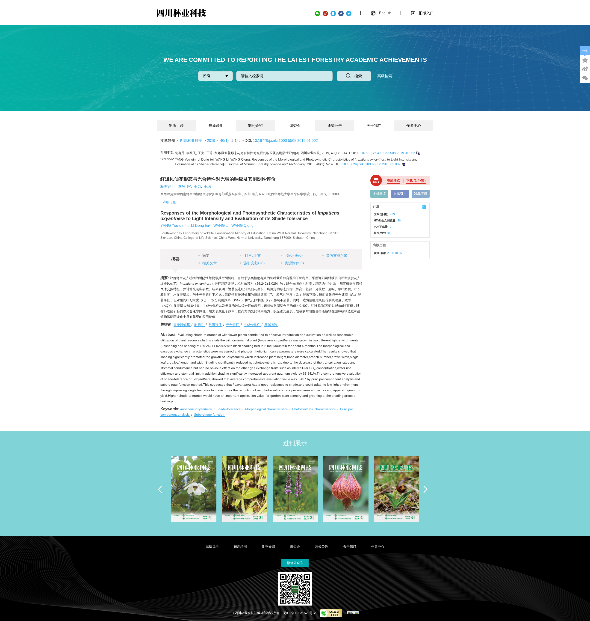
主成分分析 (252, 324)
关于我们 (374, 126)
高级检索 (384, 76)
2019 (211, 141)
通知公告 (334, 126)
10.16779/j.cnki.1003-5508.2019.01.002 (285, 141)
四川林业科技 (191, 141)
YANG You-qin (172, 225)
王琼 (207, 186)
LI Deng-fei (200, 225)
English (385, 13)
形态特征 (215, 324)
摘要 (205, 255)
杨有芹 (165, 186)
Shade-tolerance (229, 409)
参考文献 (336, 255)
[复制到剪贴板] (418, 153)
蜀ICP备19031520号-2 (299, 613)
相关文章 (209, 263)
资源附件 (294, 263)
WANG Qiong (242, 225)
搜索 (358, 76)
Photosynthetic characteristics (314, 409)
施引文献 (254, 263)
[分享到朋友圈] (585, 78)
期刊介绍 (255, 126)
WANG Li (221, 225)
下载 (416, 180)
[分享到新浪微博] (585, 69)
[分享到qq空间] (585, 59)
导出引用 (400, 193)
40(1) (225, 141)
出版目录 (176, 126)
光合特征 (233, 324)
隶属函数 (271, 324)
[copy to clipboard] (403, 164)
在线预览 (393, 180)
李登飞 (183, 186)
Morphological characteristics (267, 409)
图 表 (294, 255)
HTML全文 (252, 255)
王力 (197, 186)
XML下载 (420, 193)
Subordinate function (209, 414)
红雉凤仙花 (182, 324)
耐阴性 (199, 324)
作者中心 (413, 126)
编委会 (295, 126)
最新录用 (216, 126)
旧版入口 (426, 13)
